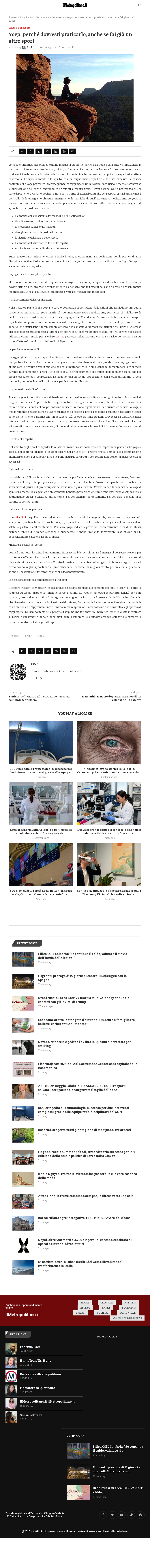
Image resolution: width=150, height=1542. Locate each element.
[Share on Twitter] (38, 151)
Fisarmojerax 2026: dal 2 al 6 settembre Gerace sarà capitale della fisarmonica (87, 1066)
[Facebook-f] (103, 1515)
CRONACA (106, 1302)
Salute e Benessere (53, 17)
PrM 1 (34, 664)
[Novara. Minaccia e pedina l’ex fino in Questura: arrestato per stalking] (23, 1047)
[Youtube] (122, 1515)
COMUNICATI (128, 1312)
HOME (85, 1302)
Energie (15, 636)
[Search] (139, 5)
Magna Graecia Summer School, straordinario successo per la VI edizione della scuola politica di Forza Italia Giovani (87, 1154)
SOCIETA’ (102, 1312)
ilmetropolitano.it (18, 17)
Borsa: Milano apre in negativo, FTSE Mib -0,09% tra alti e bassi (85, 1218)
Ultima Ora (76, 1435)
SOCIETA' (35, 17)
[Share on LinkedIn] (55, 151)
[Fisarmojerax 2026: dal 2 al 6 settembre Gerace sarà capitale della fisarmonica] (23, 1069)
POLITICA (130, 1302)
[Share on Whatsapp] (64, 151)
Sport (28, 636)
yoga (41, 636)
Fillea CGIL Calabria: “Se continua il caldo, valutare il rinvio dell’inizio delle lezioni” (82, 956)
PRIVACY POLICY (107, 1336)
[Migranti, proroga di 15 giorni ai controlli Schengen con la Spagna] (23, 981)
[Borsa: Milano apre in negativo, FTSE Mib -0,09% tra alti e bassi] (23, 1223)
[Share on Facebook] (30, 151)
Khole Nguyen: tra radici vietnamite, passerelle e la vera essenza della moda (87, 1176)
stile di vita (21, 517)
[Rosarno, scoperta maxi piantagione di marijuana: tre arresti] (23, 1135)
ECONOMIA (129, 1307)
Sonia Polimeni (32, 1415)
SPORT (106, 1307)
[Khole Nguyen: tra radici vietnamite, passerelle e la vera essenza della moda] (23, 1179)
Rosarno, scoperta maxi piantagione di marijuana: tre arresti (84, 1130)
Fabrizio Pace (30, 1347)
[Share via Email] (72, 151)
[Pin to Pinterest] (47, 151)
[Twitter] (112, 1515)
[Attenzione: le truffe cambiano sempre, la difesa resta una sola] (23, 1201)
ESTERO (85, 1307)
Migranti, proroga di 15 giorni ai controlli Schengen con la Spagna (82, 978)
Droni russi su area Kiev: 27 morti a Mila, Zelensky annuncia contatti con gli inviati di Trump (83, 1000)
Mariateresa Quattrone (37, 1388)
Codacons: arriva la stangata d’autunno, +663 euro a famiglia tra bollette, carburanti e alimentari (86, 1022)
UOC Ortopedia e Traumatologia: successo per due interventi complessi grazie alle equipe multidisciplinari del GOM (83, 1110)
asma (60, 336)
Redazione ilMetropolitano (40, 1374)
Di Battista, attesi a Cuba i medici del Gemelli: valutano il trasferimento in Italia (80, 1264)
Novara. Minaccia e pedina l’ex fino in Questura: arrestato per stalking (84, 1044)
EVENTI (80, 1312)
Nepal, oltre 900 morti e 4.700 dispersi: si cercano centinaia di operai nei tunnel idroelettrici (85, 1242)
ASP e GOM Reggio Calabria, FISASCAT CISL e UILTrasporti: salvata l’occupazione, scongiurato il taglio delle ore (82, 1088)
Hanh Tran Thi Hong (36, 1360)
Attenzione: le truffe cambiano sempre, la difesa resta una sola (86, 1196)
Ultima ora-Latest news (127, 1317)
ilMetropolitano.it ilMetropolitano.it (47, 1401)
